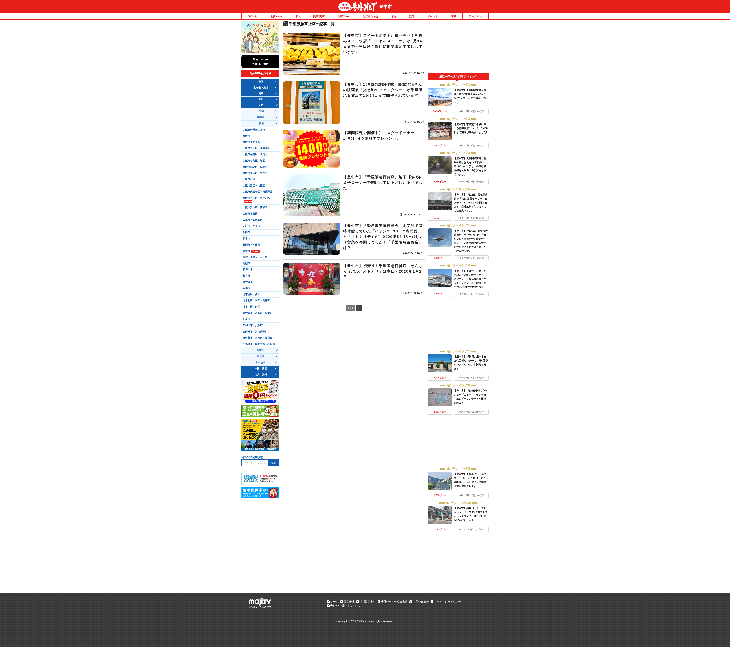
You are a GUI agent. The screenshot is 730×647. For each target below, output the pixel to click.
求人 (298, 16)
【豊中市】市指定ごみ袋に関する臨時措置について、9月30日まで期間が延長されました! (471, 128)
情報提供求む (368, 601)
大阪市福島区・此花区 (255, 154)
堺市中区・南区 (251, 306)
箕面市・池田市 (251, 244)
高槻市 (246, 263)
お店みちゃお (370, 16)
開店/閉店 (319, 16)
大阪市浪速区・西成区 (255, 207)
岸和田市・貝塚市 (253, 325)
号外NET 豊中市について (345, 605)
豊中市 (385, 6)
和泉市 (246, 319)
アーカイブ (475, 16)
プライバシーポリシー (447, 601)
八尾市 (246, 288)
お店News (343, 16)
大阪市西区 (249, 179)
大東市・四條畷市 (253, 220)
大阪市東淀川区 (251, 142)
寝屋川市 (248, 269)
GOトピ (252, 16)
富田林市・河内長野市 (255, 331)
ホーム (334, 601)
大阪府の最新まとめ (254, 129)
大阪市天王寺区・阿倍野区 (257, 191)
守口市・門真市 (251, 226)
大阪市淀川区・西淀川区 (256, 148)
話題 (412, 16)
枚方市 (246, 275)
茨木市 (246, 238)
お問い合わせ (421, 601)
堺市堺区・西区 (251, 294)
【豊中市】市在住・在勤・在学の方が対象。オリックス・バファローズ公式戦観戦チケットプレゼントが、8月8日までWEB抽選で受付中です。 (470, 278)
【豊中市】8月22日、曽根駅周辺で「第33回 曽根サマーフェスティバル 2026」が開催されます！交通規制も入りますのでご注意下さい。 (471, 202)
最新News (276, 16)
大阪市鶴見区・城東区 (255, 167)
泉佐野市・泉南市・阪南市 (257, 337)
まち (394, 16)
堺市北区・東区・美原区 (256, 300)
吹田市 (246, 232)
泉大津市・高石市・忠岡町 (257, 313)
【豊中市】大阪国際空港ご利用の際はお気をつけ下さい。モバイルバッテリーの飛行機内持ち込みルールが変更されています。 (470, 166)
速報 (453, 16)
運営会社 (349, 601)
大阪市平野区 (250, 213)
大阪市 (246, 136)
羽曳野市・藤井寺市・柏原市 (259, 344)
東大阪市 (248, 282)
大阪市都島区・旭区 (254, 160)
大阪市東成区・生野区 (255, 173)
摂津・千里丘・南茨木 (255, 257)
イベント (432, 16)
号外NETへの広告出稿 (394, 601)
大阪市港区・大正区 (254, 185)
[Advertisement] (458, 47)
